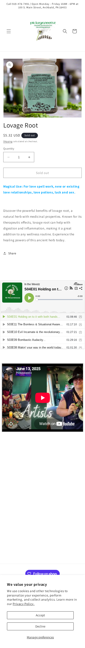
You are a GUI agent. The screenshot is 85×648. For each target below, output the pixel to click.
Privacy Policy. (23, 604)
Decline (40, 626)
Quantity (8, 148)
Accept (40, 615)
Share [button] (12, 253)
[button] (9, 31)
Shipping (7, 141)
